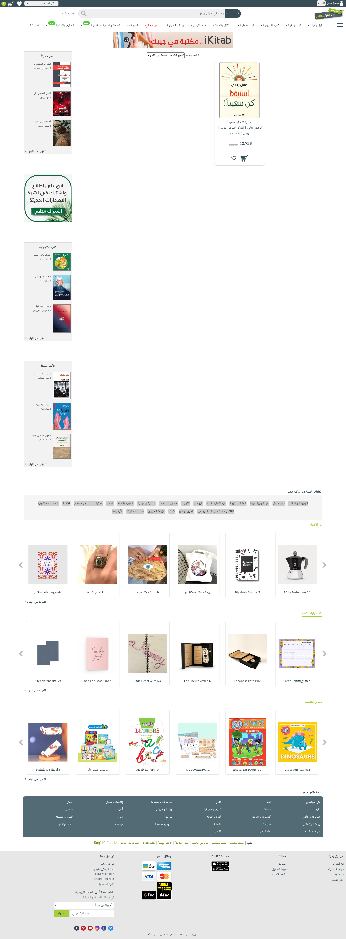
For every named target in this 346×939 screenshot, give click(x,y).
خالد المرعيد (43, 440)
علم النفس (265, 831)
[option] (297, 565)
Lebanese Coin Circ (247, 681)
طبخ (317, 809)
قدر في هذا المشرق (42, 374)
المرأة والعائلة (213, 817)
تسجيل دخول (333, 3)
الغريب (186, 503)
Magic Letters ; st (147, 770)
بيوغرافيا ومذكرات (161, 802)
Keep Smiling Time (297, 681)
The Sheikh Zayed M (198, 681)
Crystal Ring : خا (97, 592)
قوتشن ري (44, 98)
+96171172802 (104, 874)
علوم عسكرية (312, 831)
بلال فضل (44, 409)
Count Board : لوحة (198, 770)
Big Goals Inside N (247, 592)
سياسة (267, 824)
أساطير (69, 809)
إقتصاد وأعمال (114, 802)
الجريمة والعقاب (298, 503)
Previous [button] (324, 564)
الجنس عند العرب (48, 503)
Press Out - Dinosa (297, 770)
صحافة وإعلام (311, 817)
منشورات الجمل (168, 503)
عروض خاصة (200, 843)
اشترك (61, 913)
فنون (218, 802)
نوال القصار (44, 281)
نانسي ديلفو (44, 259)
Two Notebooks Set (48, 681)
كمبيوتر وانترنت (261, 817)
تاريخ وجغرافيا (212, 809)
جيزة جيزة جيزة (43, 405)
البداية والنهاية (146, 503)
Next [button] (21, 564)
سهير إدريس (43, 126)
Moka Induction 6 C (297, 592)
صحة (267, 809)
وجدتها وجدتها (43, 306)
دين (120, 817)
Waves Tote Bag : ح (197, 592)
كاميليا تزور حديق (42, 255)
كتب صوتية (219, 843)
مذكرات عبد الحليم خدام (88, 503)
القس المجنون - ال (42, 93)
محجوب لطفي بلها (41, 311)
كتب (249, 843)
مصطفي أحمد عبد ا (40, 68)
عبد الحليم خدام (216, 503)
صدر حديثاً (182, 843)
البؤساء (198, 503)
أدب (120, 809)
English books (105, 843)
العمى (110, 503)
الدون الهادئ (186, 511)
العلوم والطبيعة (64, 817)
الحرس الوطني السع (41, 436)
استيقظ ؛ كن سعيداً (239, 122)
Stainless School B (48, 770)
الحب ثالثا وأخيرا (43, 277)
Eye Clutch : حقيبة (148, 592)
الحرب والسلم (125, 503)
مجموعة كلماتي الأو (98, 770)
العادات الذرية (238, 503)
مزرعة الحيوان (156, 511)
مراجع (168, 817)
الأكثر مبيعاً (165, 843)
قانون (218, 831)
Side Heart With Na (148, 681)
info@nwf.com (104, 879)
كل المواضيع (313, 802)
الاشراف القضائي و (42, 64)
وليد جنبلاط (43, 378)
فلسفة (217, 824)
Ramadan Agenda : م (48, 592)
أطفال (69, 802)
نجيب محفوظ (135, 511)
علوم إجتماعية (163, 824)
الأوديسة (117, 511)
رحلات (119, 824)
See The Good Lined (97, 681)
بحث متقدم (237, 843)
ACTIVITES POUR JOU (247, 770)
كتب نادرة (149, 843)
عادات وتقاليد (65, 824)
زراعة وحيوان (164, 809)
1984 (66, 503)
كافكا (172, 511)
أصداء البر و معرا (43, 122)
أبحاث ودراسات (130, 843)
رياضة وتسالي (311, 824)
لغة (269, 802)
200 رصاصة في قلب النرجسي (216, 511)
